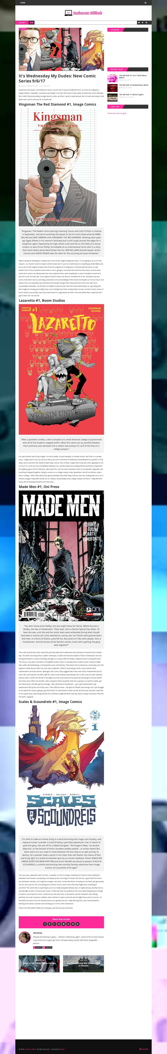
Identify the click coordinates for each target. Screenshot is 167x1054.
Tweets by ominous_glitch (116, 113)
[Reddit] (64, 924)
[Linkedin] (68, 924)
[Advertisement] (128, 49)
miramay (23, 86)
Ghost (62, 1049)
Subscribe (144, 1049)
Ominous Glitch (30, 1049)
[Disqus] (61, 1007)
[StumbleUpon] (78, 924)
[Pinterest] (73, 924)
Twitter (48, 947)
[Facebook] (45, 924)
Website (39, 947)
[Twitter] (50, 924)
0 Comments (45, 86)
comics (23, 29)
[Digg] (59, 924)
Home (22, 3)
